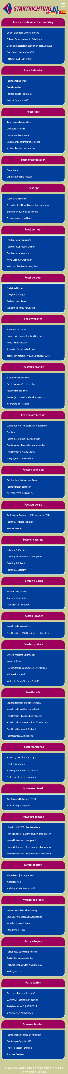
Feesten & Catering (16, 570)
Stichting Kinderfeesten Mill (21, 888)
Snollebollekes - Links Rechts (21, 148)
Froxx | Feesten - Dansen (19, 1048)
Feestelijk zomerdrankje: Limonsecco (25, 397)
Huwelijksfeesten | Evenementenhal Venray (29, 847)
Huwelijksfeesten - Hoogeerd (21, 840)
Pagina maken (43, 1068)
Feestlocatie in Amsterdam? (21, 452)
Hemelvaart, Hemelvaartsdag (22, 910)
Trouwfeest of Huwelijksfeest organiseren (28, 205)
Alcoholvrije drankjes (17, 390)
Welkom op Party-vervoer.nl (21, 308)
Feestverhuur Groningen (19, 240)
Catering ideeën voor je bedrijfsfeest (25, 556)
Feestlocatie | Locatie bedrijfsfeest (24, 716)
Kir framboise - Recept (18, 404)
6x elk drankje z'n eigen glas (21, 384)
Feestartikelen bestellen (19, 487)
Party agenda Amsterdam (20, 458)
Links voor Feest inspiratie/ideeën (23, 142)
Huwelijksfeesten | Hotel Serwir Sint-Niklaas (29, 853)
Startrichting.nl (26, 1068)
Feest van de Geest (16, 329)
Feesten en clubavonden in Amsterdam (26, 445)
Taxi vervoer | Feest (17, 301)
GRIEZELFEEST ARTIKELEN (20, 493)
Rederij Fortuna (14, 971)
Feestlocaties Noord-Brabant (21, 729)
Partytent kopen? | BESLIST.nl (22, 1006)
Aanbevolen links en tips (19, 122)
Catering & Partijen (16, 550)
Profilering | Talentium (18, 604)
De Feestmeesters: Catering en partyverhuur (29, 46)
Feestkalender (14, 87)
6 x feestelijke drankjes (18, 377)
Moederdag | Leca (16, 930)
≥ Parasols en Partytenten (20, 1013)
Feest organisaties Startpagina (22, 757)
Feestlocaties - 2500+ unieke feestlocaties (28, 633)
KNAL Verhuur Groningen (19, 260)
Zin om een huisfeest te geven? (22, 212)
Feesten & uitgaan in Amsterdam (23, 439)
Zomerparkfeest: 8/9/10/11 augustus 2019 (28, 356)
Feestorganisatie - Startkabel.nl (22, 770)
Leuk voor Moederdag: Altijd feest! (24, 917)
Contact (42, 1072)
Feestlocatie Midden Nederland (23, 709)
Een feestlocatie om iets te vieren (24, 703)
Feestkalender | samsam (19, 94)
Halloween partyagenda (19, 805)
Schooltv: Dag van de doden (21, 349)
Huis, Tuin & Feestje (17, 342)
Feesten (11, 432)
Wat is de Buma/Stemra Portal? (23, 681)
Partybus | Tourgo (16, 294)
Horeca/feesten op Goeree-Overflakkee (27, 668)
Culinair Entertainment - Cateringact (25, 39)
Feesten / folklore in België (20, 522)
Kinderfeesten (14, 882)
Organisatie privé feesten (19, 177)
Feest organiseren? (16, 198)
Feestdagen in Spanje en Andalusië (24, 1035)
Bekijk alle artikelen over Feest (22, 480)
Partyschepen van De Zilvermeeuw (24, 965)
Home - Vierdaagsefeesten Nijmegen (25, 336)
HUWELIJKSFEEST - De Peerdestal (23, 827)
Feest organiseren (16, 764)
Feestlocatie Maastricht (19, 626)
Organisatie (12, 170)
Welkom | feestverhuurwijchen (22, 266)
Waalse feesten (14, 528)
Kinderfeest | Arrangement (20, 875)
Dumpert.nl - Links (16, 128)
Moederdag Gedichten (18, 923)
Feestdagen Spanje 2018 (19, 1041)
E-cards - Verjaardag (17, 591)
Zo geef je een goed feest (19, 218)
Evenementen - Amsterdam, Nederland (27, 425)
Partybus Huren (14, 288)
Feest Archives (14, 661)
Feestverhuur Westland (18, 253)
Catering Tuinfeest (16, 563)
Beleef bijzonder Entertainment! (23, 33)
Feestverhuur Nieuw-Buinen (21, 247)
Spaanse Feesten (15, 1054)
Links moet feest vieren (18, 135)
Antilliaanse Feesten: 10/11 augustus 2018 (28, 515)
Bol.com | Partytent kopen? (21, 993)
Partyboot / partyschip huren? (22, 952)
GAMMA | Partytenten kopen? (22, 1000)
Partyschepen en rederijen (20, 958)
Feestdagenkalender (17, 81)
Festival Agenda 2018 (17, 100)
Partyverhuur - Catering (19, 59)
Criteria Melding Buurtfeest (21, 655)
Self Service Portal (16, 674)
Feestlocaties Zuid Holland (20, 736)
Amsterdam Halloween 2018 (21, 799)
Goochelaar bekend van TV (20, 52)
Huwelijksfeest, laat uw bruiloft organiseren (29, 834)
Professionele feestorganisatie (22, 777)
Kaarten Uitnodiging (17, 598)
